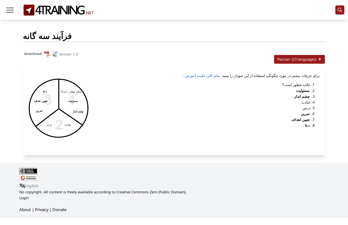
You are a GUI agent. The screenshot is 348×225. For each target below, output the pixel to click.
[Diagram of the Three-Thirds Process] (58, 108)
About (25, 209)
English (31, 186)
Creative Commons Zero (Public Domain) (150, 192)
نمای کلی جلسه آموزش (202, 75)
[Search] (339, 10)
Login (24, 197)
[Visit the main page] (60, 10)
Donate (59, 209)
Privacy (41, 209)
